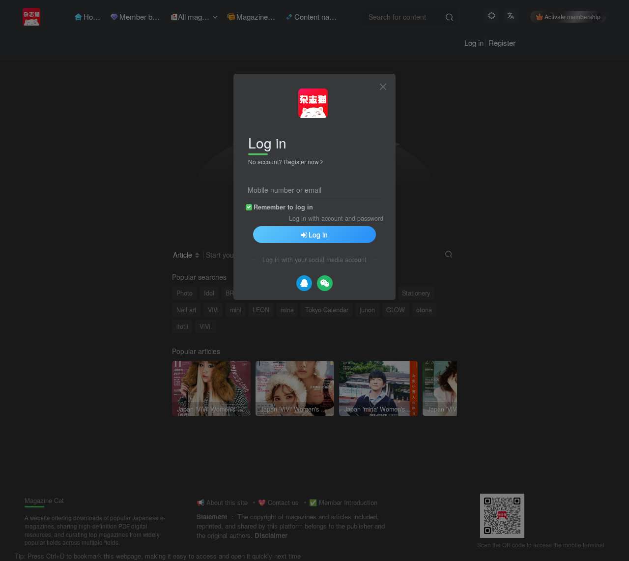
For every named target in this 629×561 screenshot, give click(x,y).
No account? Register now (283, 161)
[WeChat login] (325, 283)
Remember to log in (283, 207)
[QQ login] (304, 283)
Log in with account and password (336, 218)
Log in (318, 234)
